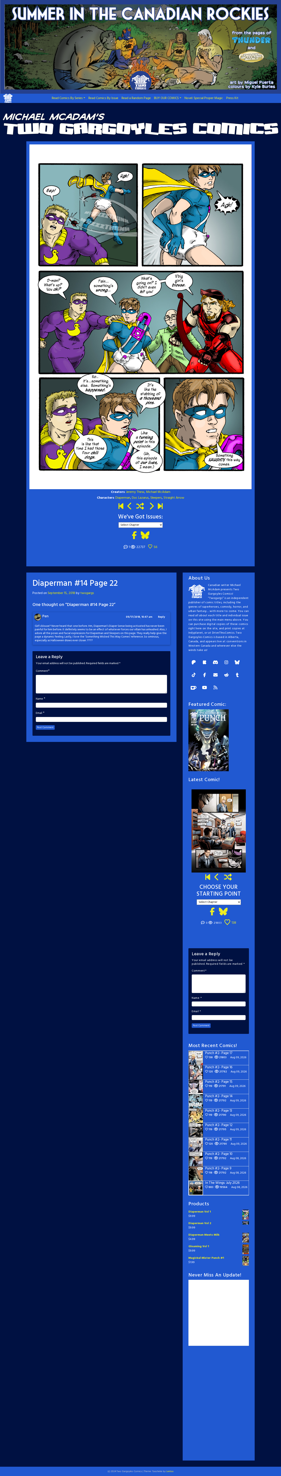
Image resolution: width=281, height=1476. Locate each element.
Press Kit (232, 98)
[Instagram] (226, 662)
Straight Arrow (174, 498)
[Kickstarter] (204, 662)
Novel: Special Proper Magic (204, 98)
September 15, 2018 (61, 593)
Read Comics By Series (67, 98)
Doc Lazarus (140, 498)
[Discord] (215, 662)
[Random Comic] (140, 507)
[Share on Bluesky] (145, 536)
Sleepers (156, 498)
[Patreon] (193, 662)
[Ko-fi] (193, 688)
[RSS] (215, 688)
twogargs (87, 593)
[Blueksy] (237, 662)
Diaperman (122, 498)
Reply (161, 617)
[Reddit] (226, 675)
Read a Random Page (136, 98)
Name (39, 699)
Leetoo (170, 1471)
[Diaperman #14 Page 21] (129, 507)
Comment (42, 671)
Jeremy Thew (135, 492)
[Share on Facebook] (134, 536)
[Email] (215, 675)
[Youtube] (204, 688)
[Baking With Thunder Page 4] (151, 507)
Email (39, 713)
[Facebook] (204, 675)
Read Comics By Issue (103, 98)
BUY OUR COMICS (166, 98)
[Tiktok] (193, 675)
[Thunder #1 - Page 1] (120, 507)
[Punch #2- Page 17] (160, 507)
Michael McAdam (158, 492)
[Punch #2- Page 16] (216, 878)
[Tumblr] (237, 675)
